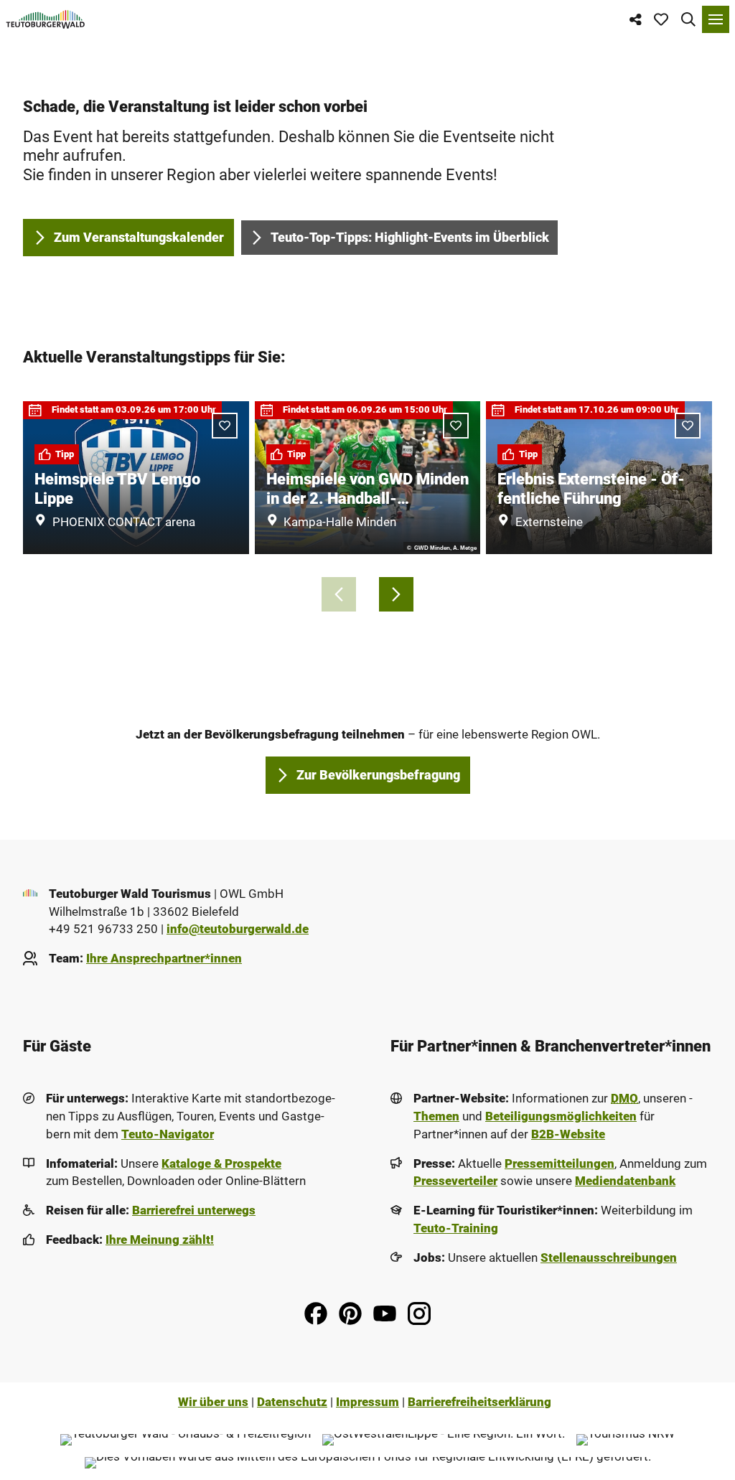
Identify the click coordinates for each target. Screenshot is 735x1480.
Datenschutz (292, 1402)
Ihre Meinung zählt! (160, 1240)
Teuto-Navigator (167, 1134)
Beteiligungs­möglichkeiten (561, 1116)
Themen (436, 1116)
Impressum (367, 1402)
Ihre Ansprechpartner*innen (164, 958)
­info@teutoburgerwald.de (238, 929)
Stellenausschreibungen (608, 1258)
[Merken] (225, 426)
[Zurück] (339, 594)
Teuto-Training (455, 1228)
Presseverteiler (455, 1181)
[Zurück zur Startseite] (45, 19)
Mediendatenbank (625, 1181)
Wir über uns (213, 1402)
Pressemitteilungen (559, 1164)
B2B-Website (568, 1134)
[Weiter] (396, 594)
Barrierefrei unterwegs (194, 1210)
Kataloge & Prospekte (221, 1164)
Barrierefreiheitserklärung (479, 1402)
